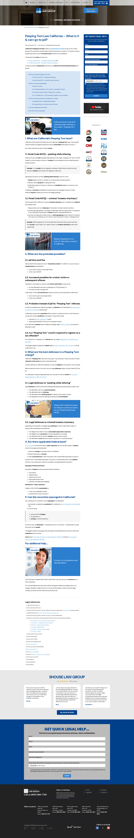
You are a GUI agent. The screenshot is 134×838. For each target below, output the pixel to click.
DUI (67, 2)
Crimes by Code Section (56, 2)
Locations (85, 2)
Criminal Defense (29, 27)
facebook (97, 827)
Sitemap (51, 828)
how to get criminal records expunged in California (47, 537)
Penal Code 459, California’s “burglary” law (48, 613)
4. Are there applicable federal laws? (37, 107)
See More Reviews (67, 712)
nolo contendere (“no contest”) (64, 345)
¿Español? (89, 792)
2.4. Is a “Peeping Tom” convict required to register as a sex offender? (50, 95)
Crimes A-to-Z (42, 2)
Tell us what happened (91, 64)
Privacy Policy (34, 828)
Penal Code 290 (33, 652)
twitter (103, 827)
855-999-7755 (99, 3)
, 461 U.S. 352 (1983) (45, 654)
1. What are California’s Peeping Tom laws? (39, 74)
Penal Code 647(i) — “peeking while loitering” (42, 61)
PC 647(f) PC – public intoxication (39, 629)
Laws (36, 27)
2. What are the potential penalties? (37, 83)
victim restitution (41, 319)
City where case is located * (92, 59)
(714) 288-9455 (75, 812)
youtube (108, 827)
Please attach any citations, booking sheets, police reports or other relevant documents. (95, 76)
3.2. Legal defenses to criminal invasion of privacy (45, 104)
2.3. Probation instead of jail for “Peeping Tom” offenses (46, 92)
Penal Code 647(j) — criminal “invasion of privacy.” (43, 63)
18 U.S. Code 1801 (29, 446)
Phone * (87, 49)
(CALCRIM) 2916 (66, 610)
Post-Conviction (75, 2)
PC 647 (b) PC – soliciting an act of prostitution (42, 622)
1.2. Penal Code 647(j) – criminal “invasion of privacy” (45, 80)
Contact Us (104, 792)
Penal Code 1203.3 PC (32, 649)
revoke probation (65, 324)
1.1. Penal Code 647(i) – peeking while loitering (44, 77)
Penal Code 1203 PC (32, 644)
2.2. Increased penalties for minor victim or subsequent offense (48, 89)
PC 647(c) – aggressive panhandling (40, 625)
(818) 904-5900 (61, 812)
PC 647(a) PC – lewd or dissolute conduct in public (43, 620)
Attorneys (32, 2)
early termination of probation (70, 504)
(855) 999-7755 (39, 794)
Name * (87, 44)
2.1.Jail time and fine (37, 86)
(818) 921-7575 (46, 814)
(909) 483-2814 (90, 812)
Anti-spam (42, 828)
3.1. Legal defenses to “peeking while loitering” (43, 101)
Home (87, 790)
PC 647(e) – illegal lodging (37, 627)
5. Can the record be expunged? (36, 111)
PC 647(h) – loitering (36, 631)
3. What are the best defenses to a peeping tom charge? (43, 98)
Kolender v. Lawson (36, 654)
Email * (87, 54)
